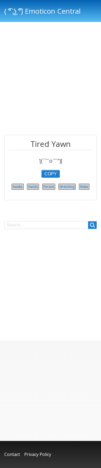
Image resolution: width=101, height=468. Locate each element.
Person (48, 186)
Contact (12, 454)
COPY (50, 174)
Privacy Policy (37, 454)
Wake (84, 186)
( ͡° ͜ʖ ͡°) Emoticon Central (42, 11)
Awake (18, 186)
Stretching (67, 186)
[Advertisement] (50, 79)
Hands (33, 186)
